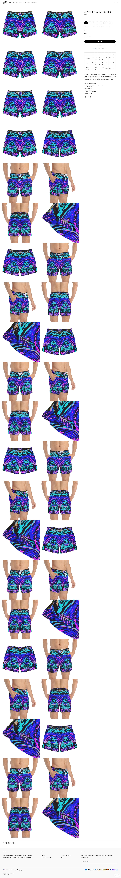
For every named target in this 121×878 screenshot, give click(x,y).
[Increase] (90, 36)
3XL (110, 22)
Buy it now (100, 41)
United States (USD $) (9, 869)
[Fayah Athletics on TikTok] (21, 870)
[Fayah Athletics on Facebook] (17, 870)
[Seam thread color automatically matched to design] (85, 29)
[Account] (114, 2)
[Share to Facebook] (90, 97)
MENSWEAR (19, 2)
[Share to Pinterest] (85, 97)
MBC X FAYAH (35, 2)
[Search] (111, 2)
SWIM (24, 2)
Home (28, 2)
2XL (105, 22)
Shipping (95, 48)
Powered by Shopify (6, 874)
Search (43, 855)
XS (86, 22)
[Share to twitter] (88, 97)
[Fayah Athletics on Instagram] (19, 870)
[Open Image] (20, 24)
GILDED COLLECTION (66, 855)
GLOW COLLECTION (46, 857)
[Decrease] (85, 36)
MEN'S (62, 857)
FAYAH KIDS (12, 2)
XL (101, 22)
